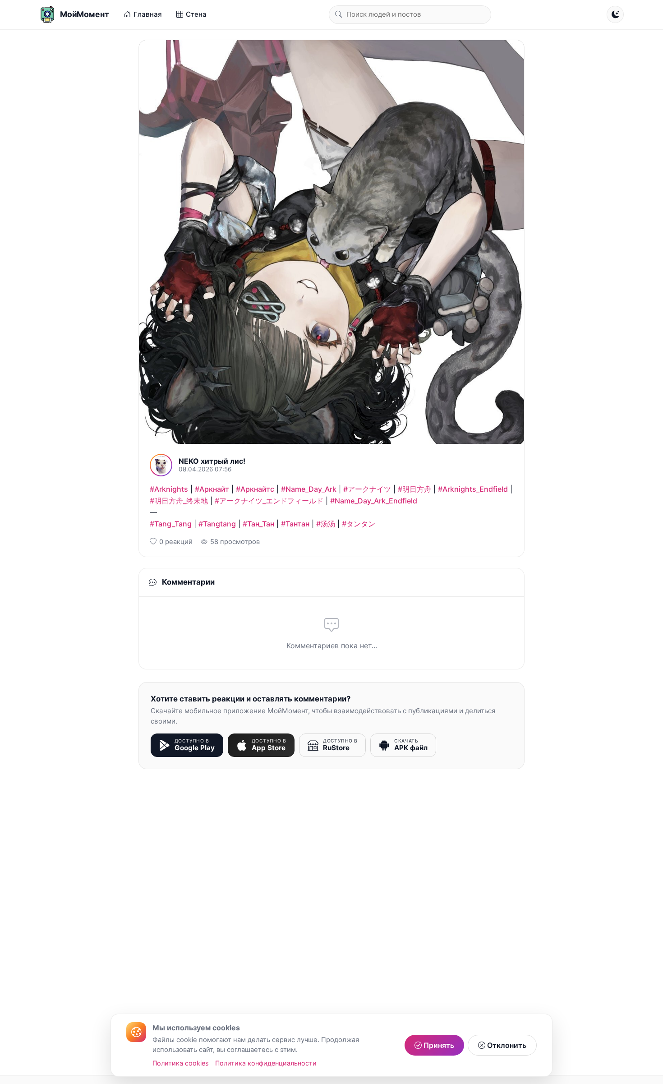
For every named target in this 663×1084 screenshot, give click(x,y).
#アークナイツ (367, 489)
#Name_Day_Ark (308, 489)
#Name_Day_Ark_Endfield (373, 500)
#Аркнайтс (255, 489)
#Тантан (295, 523)
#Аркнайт (212, 489)
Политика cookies (180, 1063)
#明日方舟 (414, 489)
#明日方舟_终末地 (179, 500)
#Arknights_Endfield (473, 489)
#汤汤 (325, 523)
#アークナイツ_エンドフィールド (269, 500)
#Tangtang (217, 523)
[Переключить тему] (615, 14)
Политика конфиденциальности (266, 1063)
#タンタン (358, 523)
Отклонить (505, 1045)
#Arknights (169, 489)
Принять (438, 1045)
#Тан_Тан (258, 523)
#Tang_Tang (171, 523)
